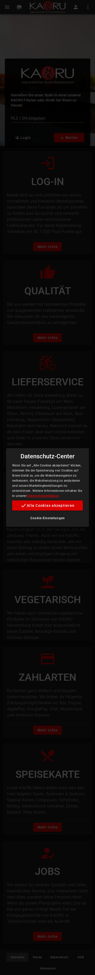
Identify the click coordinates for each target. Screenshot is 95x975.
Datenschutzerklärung (43, 496)
